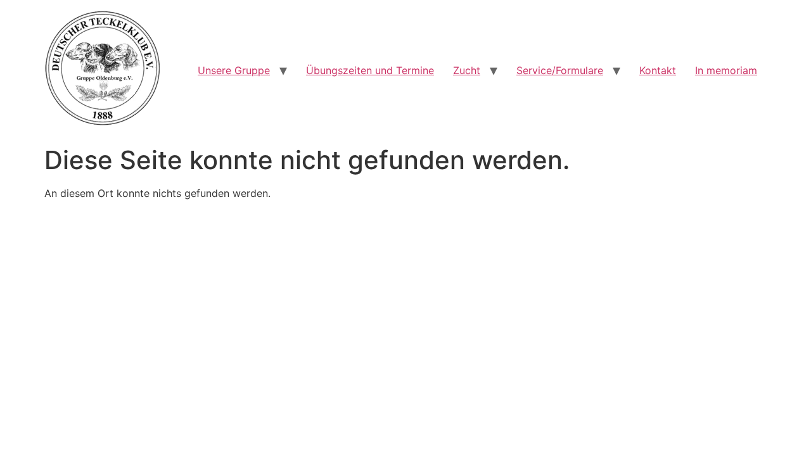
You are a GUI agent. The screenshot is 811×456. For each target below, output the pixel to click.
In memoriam (726, 70)
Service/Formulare (559, 70)
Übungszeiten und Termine (370, 70)
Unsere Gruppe (234, 70)
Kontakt (657, 70)
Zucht (466, 70)
